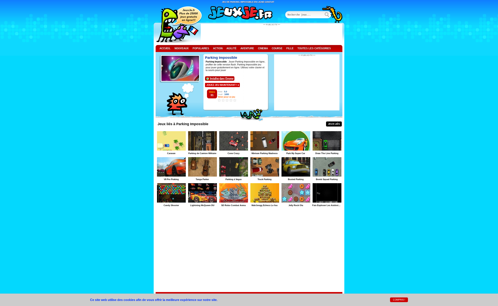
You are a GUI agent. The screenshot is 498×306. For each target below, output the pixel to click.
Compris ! (399, 299)
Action (218, 48)
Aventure (247, 48)
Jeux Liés (334, 124)
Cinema (263, 48)
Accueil (165, 48)
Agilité (231, 48)
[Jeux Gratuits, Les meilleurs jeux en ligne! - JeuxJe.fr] (245, 13)
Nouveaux (181, 48)
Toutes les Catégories (314, 48)
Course (277, 48)
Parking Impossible (221, 58)
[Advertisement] (271, 34)
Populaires (201, 48)
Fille (290, 48)
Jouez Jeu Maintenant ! (221, 85)
